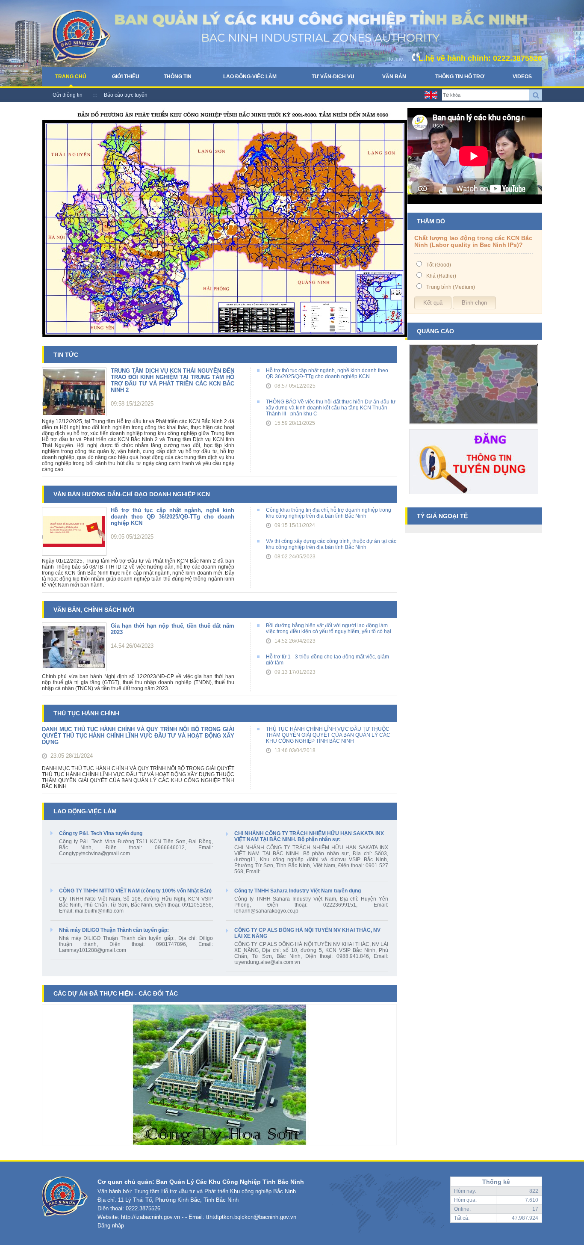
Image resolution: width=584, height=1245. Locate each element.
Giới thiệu (125, 77)
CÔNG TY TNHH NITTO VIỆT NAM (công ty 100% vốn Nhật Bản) (135, 891)
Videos (522, 77)
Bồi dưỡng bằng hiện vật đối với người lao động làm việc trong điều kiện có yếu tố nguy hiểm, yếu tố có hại (328, 628)
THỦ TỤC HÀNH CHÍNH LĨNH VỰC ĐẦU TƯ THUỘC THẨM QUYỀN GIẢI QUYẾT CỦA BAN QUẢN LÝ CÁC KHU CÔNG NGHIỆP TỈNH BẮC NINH (328, 735)
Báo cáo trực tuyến (125, 95)
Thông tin (178, 77)
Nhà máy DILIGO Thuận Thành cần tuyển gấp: (114, 930)
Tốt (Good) (438, 265)
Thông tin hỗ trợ (459, 77)
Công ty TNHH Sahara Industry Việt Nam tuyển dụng (297, 891)
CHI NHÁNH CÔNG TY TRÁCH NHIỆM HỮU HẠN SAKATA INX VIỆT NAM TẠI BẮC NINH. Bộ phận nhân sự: (309, 836)
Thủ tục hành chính (86, 713)
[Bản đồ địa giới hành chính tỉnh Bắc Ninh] (473, 427)
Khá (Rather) (441, 276)
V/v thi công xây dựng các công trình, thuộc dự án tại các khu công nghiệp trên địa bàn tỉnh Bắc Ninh (331, 544)
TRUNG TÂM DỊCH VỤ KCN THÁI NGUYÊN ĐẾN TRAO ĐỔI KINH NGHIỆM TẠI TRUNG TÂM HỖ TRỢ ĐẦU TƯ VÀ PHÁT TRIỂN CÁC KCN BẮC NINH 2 (172, 380)
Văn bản (394, 77)
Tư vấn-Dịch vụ (333, 77)
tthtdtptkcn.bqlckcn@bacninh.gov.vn (251, 1217)
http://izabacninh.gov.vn (150, 1217)
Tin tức (65, 354)
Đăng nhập (110, 1225)
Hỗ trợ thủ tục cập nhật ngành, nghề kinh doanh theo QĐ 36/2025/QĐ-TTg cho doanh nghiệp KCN (327, 373)
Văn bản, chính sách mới (94, 609)
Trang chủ (70, 77)
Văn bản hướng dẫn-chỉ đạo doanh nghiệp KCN (131, 494)
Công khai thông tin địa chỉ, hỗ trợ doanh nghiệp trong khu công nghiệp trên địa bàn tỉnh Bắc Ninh (328, 513)
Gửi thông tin (68, 95)
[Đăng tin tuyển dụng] (473, 497)
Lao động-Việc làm (250, 77)
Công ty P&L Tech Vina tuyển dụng (100, 833)
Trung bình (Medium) (450, 287)
